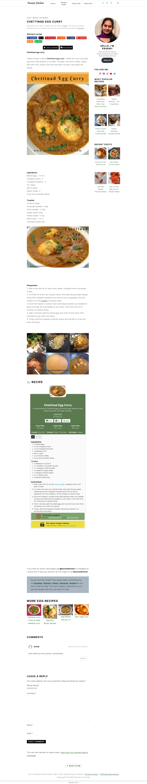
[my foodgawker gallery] (107, 139)
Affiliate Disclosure (109, 774)
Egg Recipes (44, 17)
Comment (31, 693)
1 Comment (80, 28)
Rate (67, 421)
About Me (76, 3)
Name (30, 725)
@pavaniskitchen (55, 517)
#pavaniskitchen (73, 517)
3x (40, 437)
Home (52, 3)
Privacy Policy (91, 774)
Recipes (35, 17)
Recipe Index (64, 3)
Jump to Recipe (52, 47)
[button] (54, 414)
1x (33, 437)
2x (36, 437)
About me (107, 60)
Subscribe (88, 3)
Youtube (73, 583)
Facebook (38, 583)
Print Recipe (67, 47)
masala (44, 301)
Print (50, 421)
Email (30, 733)
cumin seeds (59, 484)
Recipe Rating (33, 685)
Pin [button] (58, 421)
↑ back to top (73, 766)
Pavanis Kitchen (69, 525)
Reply (84, 659)
